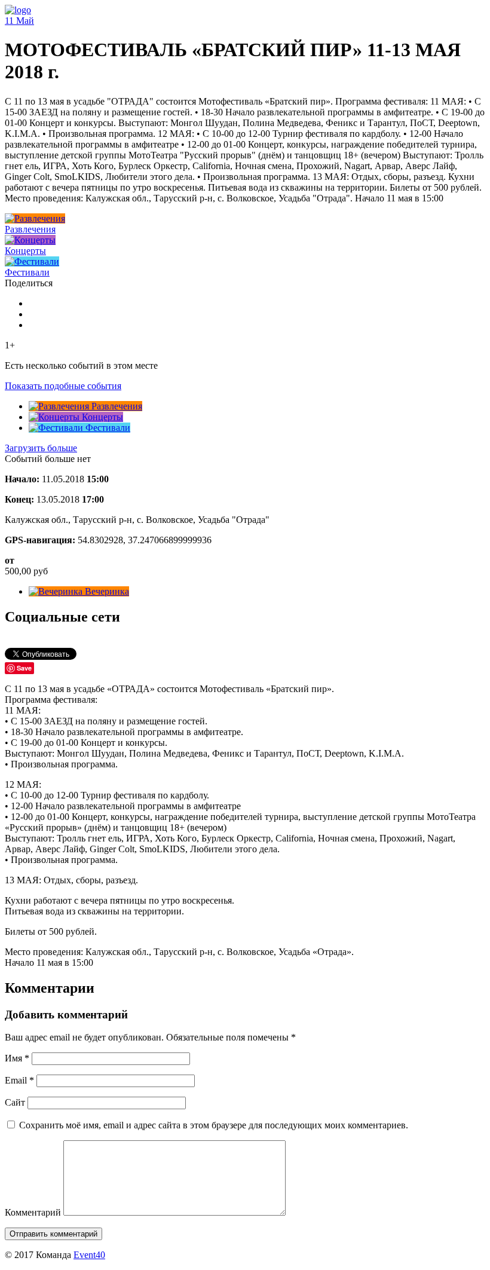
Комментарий (33, 1212)
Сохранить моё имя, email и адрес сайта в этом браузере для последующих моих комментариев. (213, 1125)
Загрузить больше (41, 448)
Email (19, 1080)
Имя (17, 1058)
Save (24, 667)
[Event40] (18, 10)
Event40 (89, 1255)
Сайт (15, 1102)
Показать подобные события (63, 386)
